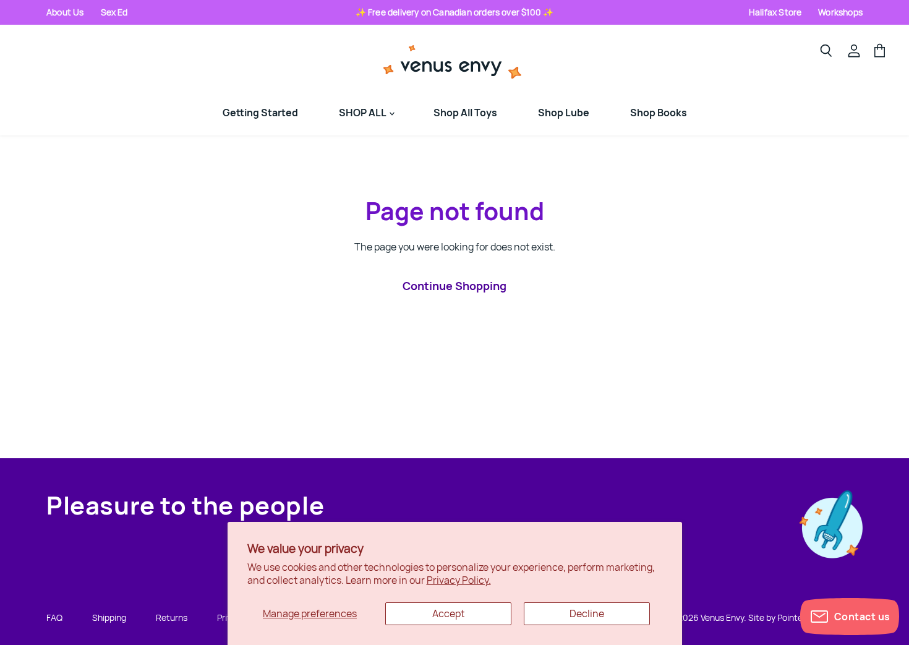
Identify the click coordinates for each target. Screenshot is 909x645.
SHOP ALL (363, 112)
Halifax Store (775, 12)
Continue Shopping (454, 285)
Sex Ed (114, 12)
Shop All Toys (465, 112)
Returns (171, 617)
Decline (587, 613)
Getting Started (260, 112)
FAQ (54, 617)
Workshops (840, 12)
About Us (65, 12)
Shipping (109, 617)
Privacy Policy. (459, 580)
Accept (448, 613)
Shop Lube (563, 112)
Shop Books (658, 112)
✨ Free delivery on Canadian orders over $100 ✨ (455, 12)
